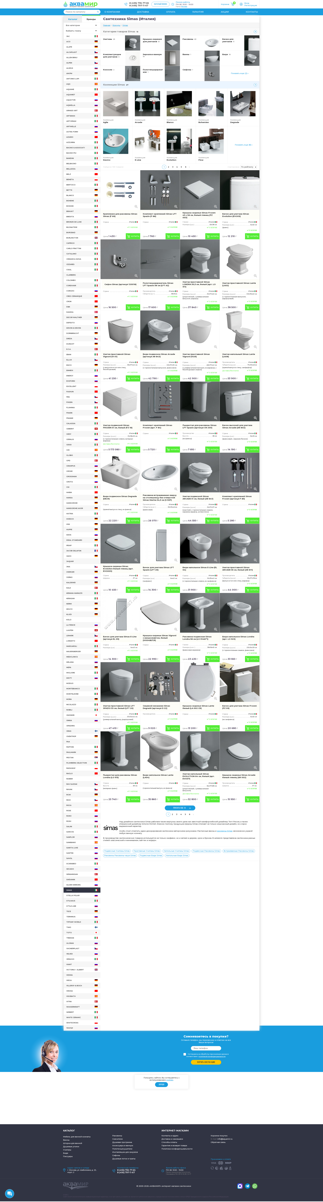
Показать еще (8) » (243, 145)
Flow (200, 160)
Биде (65, 1153)
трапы (132, 1159)
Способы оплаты (169, 1142)
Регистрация (250, 5)
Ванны (66, 1140)
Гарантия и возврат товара (174, 1145)
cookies (169, 1080)
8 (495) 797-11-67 (138, 5)
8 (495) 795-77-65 (139, 3)
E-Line (138, 160)
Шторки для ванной (72, 1143)
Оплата (170, 12)
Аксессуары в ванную (122, 1145)
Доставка (143, 12)
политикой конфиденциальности (212, 1056)
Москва (184, 6)
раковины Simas (224, 831)
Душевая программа (122, 1142)
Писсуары (68, 1156)
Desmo (106, 160)
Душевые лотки (119, 1159)
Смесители (117, 1139)
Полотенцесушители (122, 1149)
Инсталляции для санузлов (125, 1152)
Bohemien (203, 122)
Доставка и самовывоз (172, 1139)
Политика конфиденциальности (177, 1149)
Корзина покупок (219, 1136)
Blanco (170, 122)
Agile (105, 122)
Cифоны (116, 1155)
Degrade (234, 122)
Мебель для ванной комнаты (76, 1137)
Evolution (171, 160)
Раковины (117, 1136)
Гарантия (198, 12)
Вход (246, 3)
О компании (112, 12)
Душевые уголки (71, 1146)
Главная (106, 25)
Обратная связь (218, 1142)
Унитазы (67, 1150)
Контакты (252, 12)
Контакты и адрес (170, 1136)
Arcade (138, 122)
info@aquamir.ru (224, 1139)
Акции (225, 12)
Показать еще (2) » (239, 73)
